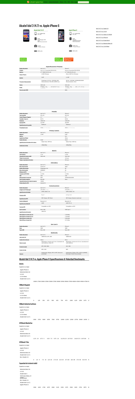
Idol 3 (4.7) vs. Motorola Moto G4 (104, 43)
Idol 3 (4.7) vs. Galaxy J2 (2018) (104, 34)
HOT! (69, 2)
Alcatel (36, 30)
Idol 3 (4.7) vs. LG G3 (101, 31)
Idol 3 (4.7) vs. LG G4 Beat (102, 46)
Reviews (45, 2)
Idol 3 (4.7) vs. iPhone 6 (102, 37)
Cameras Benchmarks (53, 2)
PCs (65, 2)
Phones (61, 2)
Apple (70, 30)
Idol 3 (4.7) (41, 30)
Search (76, 2)
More (72, 2)
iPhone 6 (74, 30)
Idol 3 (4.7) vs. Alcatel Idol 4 (103, 40)
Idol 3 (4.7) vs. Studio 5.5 (102, 28)
